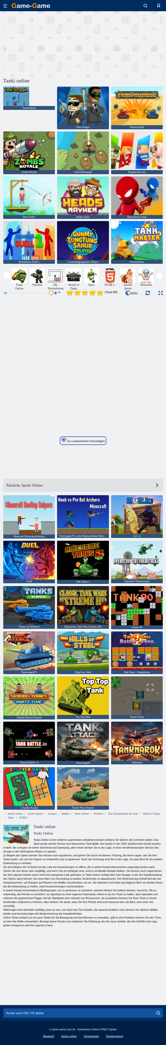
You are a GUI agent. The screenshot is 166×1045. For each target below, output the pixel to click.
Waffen (65, 813)
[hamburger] (5, 6)
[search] (158, 1013)
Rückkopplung (114, 1036)
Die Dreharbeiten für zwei (122, 813)
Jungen (52, 813)
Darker (134, 292)
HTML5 (23, 817)
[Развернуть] (160, 293)
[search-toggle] (145, 6)
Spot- (10, 817)
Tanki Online (81, 813)
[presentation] (6, 275)
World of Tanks (151, 813)
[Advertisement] (43, 44)
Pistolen (98, 813)
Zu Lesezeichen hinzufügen (85, 441)
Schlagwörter (91, 1036)
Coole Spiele (35, 813)
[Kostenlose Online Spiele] (30, 5)
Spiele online (15, 813)
